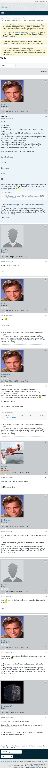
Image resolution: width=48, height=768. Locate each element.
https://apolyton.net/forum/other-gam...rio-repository (21, 32)
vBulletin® (36, 764)
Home (3, 746)
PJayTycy (5, 250)
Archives (25, 18)
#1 (46, 116)
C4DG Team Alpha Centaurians (33, 20)
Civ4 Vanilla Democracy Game (13, 20)
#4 (46, 386)
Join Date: (5, 111)
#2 (46, 261)
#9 (46, 718)
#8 (46, 652)
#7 (46, 596)
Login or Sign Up (39, 1)
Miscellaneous (16, 18)
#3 (46, 315)
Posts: (22, 111)
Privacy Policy (44, 762)
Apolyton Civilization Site (7, 761)
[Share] (45, 111)
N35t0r (4, 466)
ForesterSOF (6, 706)
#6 (46, 531)
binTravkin (5, 105)
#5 (46, 478)
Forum (8, 18)
